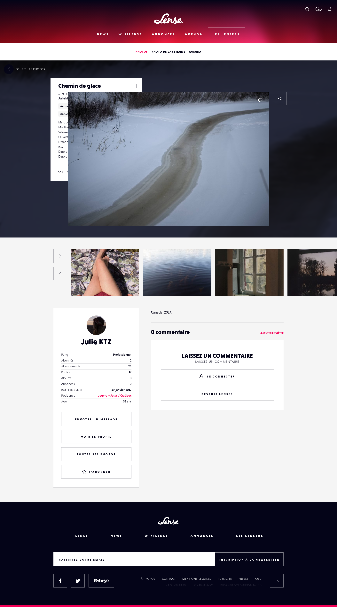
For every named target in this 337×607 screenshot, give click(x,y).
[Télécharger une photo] (318, 9)
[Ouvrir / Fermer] (136, 86)
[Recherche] (307, 9)
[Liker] (260, 100)
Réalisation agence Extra (241, 584)
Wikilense (130, 34)
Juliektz (64, 98)
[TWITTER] (78, 581)
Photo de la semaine (168, 51)
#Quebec (66, 114)
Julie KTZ (96, 341)
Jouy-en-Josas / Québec (114, 395)
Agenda (194, 34)
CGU (258, 578)
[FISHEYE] (101, 581)
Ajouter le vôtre (272, 333)
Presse (243, 578)
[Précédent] (60, 273)
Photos (142, 51)
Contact (169, 578)
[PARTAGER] (279, 98)
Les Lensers (226, 34)
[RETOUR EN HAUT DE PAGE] (277, 581)
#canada (66, 106)
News (103, 34)
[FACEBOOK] (60, 581)
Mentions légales (196, 578)
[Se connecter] (329, 9)
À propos (148, 578)
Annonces (163, 34)
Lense (81, 535)
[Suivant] (60, 256)
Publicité (225, 578)
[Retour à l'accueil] (168, 18)
